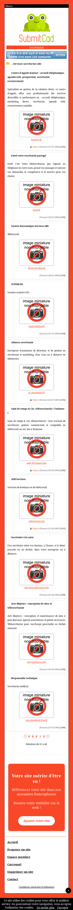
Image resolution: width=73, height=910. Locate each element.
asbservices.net (37, 521)
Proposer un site (19, 849)
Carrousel (14, 864)
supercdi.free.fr (36, 326)
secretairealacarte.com (36, 587)
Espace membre (18, 857)
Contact (12, 879)
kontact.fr (36, 139)
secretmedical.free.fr (36, 720)
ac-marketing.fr (36, 392)
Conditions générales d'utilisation (36, 887)
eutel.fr (36, 209)
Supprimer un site (20, 872)
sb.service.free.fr (36, 268)
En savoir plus (45, 907)
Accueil (12, 842)
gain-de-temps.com (36, 463)
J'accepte (62, 907)
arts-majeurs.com (36, 662)
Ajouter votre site (36, 821)
